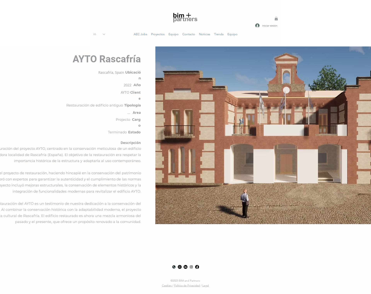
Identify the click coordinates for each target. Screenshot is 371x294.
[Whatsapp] (180, 267)
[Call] (174, 267)
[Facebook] (197, 267)
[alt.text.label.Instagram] (191, 267)
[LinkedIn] (185, 267)
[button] (276, 18)
